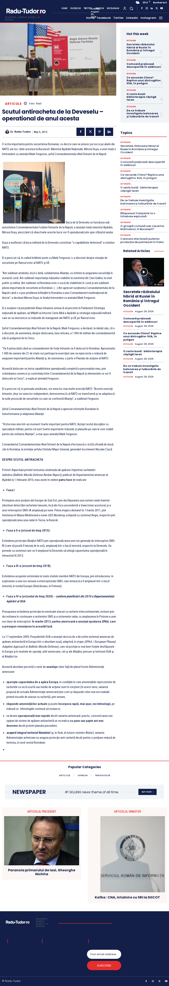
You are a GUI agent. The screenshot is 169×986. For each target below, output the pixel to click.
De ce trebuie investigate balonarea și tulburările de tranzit (143, 113)
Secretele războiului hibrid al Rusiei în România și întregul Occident (141, 49)
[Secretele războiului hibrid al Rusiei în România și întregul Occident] (143, 272)
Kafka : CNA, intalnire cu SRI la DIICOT (127, 897)
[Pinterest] (99, 132)
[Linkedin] (151, 8)
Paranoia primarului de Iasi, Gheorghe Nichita (41, 872)
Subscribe (104, 965)
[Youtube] (161, 8)
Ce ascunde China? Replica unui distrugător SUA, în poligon (144, 80)
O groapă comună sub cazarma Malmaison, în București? (142, 227)
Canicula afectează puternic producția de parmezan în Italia (141, 240)
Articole (13, 103)
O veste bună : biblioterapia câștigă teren (141, 97)
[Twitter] (156, 8)
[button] (131, 8)
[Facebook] (141, 8)
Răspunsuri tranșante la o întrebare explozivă (137, 214)
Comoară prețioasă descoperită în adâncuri (144, 65)
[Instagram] (146, 8)
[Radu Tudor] (7, 132)
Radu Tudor (22, 131)
